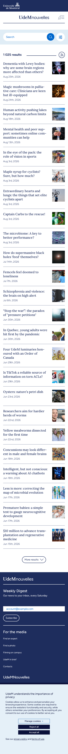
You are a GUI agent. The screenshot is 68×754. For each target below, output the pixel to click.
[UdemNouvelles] (34, 17)
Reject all (34, 726)
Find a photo (9, 645)
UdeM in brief (9, 659)
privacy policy (20, 739)
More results (31, 559)
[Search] (50, 37)
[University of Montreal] (11, 6)
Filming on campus (12, 652)
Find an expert (10, 638)
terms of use (38, 739)
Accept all (34, 732)
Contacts (7, 666)
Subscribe (11, 617)
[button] (61, 17)
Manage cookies (34, 721)
